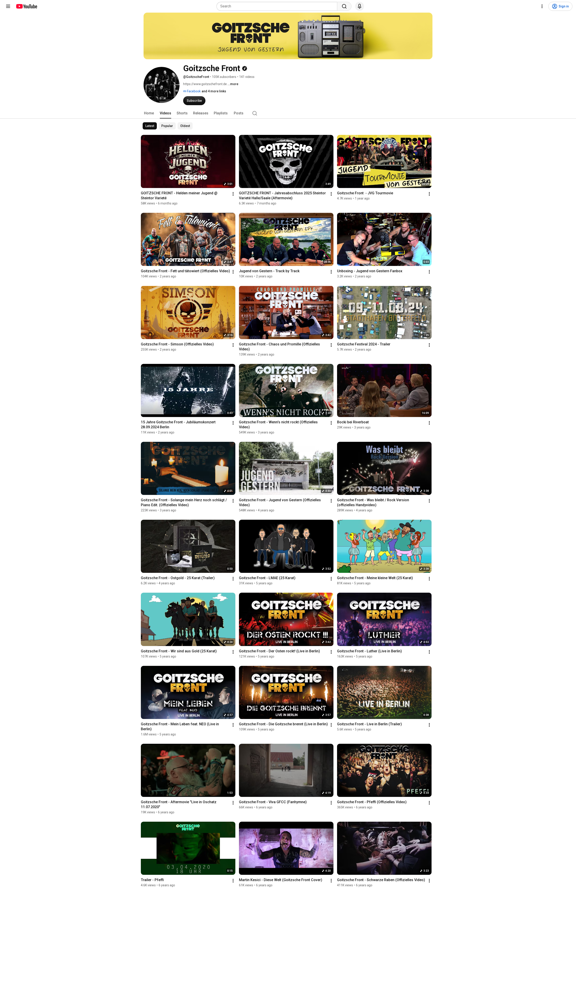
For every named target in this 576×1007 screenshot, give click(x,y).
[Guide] (8, 6)
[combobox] (278, 6)
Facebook (193, 91)
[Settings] (542, 6)
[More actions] (233, 193)
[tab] (149, 113)
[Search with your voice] (359, 6)
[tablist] (288, 113)
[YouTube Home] (26, 6)
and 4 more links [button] (214, 91)
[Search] (344, 6)
